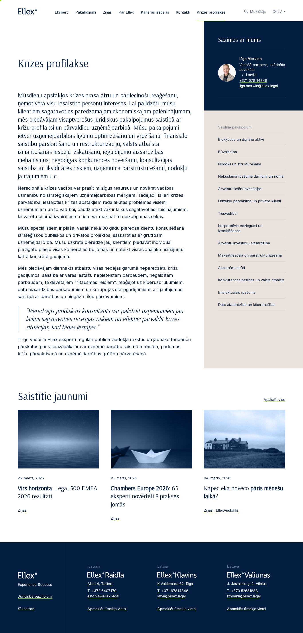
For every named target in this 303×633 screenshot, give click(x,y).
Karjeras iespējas (155, 12)
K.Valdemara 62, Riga (175, 583)
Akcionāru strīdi (231, 267)
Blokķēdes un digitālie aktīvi (241, 139)
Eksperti (61, 12)
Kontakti (183, 12)
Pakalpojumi (85, 12)
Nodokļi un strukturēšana (239, 164)
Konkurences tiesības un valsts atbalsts (251, 280)
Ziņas (107, 12)
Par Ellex (126, 12)
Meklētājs (258, 11)
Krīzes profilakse (211, 12)
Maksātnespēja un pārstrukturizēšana (250, 255)
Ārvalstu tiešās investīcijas (240, 189)
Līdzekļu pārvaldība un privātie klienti (249, 201)
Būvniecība (227, 152)
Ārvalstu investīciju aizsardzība (244, 243)
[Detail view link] (227, 73)
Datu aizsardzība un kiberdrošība (246, 304)
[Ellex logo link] (27, 11)
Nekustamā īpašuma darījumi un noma (250, 176)
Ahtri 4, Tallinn (99, 583)
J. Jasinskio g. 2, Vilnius (247, 583)
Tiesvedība (227, 213)
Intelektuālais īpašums (236, 292)
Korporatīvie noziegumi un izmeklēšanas (240, 228)
